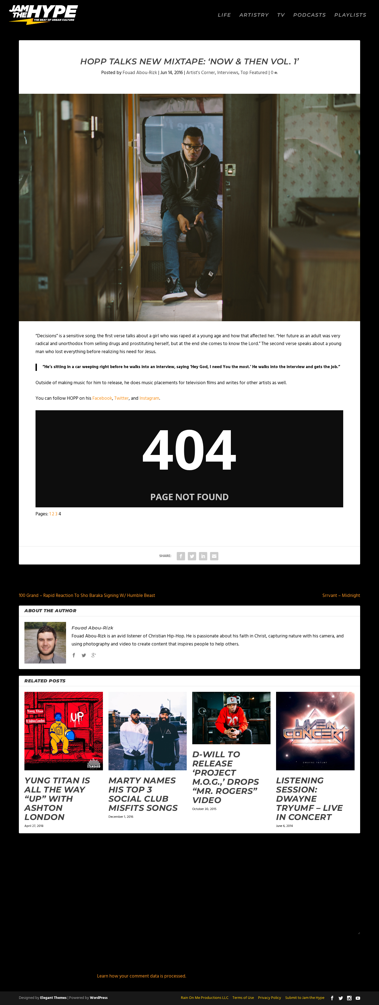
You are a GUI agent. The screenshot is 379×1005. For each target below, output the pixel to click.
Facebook (102, 398)
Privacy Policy (269, 998)
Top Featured (254, 73)
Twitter (121, 398)
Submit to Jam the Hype (304, 998)
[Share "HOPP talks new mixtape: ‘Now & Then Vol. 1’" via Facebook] (180, 556)
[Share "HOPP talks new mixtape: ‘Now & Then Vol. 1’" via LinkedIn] (203, 556)
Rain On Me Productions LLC (204, 998)
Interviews (227, 73)
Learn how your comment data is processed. (141, 976)
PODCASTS (309, 15)
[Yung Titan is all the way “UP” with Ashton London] (63, 731)
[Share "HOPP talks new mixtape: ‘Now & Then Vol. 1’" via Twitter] (192, 556)
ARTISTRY (254, 15)
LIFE (224, 15)
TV (281, 15)
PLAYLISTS (350, 15)
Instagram (149, 398)
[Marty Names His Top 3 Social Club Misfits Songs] (147, 731)
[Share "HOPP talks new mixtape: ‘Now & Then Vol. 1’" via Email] (214, 556)
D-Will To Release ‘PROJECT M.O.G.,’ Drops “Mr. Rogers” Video (225, 777)
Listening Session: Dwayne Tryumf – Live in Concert (309, 798)
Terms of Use (243, 998)
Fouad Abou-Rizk (140, 73)
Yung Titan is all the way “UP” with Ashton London (57, 798)
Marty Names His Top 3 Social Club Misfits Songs (143, 794)
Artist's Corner (200, 73)
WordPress (99, 998)
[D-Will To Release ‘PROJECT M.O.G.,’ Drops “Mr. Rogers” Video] (231, 718)
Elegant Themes (53, 998)
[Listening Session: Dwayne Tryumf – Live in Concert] (315, 731)
